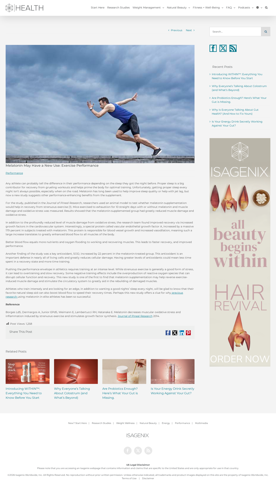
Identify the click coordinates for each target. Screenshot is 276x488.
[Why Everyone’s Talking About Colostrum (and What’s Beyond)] (76, 371)
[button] (266, 7)
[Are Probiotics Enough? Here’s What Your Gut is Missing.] (124, 371)
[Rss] (233, 48)
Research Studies (101, 423)
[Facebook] (213, 48)
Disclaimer (148, 478)
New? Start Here (77, 423)
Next (189, 30)
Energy (166, 423)
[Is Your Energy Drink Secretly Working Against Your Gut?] (173, 371)
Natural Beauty (148, 423)
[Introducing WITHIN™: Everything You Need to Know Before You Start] (28, 371)
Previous (176, 30)
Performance (14, 173)
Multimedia (201, 423)
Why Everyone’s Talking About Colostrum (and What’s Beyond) (72, 393)
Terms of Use (129, 478)
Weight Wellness (125, 423)
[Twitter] (223, 48)
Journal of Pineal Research (135, 316)
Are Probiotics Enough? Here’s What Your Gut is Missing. (120, 393)
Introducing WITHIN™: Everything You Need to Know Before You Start (24, 393)
